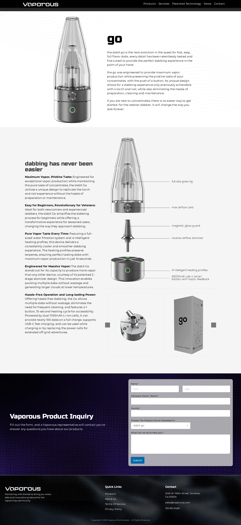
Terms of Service (115, 504)
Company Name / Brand (145, 396)
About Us (110, 498)
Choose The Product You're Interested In (153, 420)
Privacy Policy (113, 509)
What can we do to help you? (147, 432)
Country (136, 408)
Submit (137, 460)
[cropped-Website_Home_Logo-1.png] (40, 3)
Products (110, 493)
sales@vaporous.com (177, 502)
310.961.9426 (172, 508)
